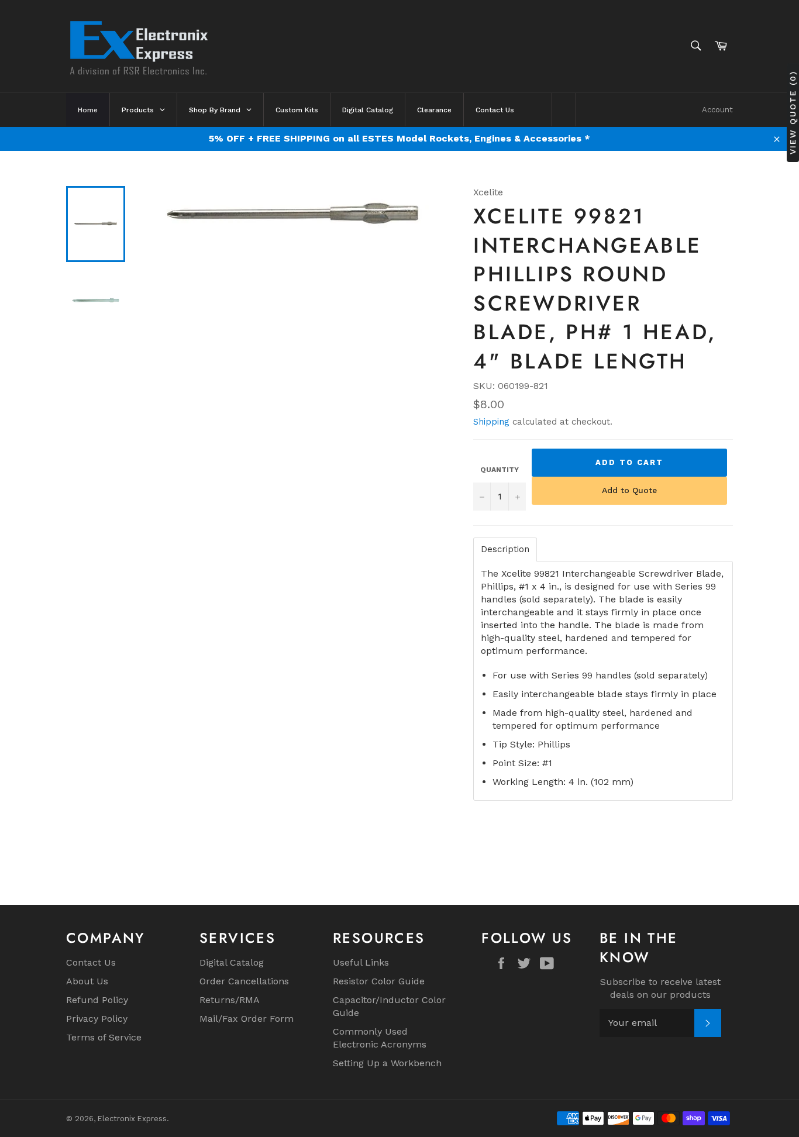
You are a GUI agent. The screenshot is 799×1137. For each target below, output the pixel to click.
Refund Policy (97, 999)
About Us (87, 981)
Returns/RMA (229, 999)
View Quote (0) (792, 112)
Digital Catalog (231, 962)
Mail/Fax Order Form (246, 1018)
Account (717, 109)
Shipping (491, 421)
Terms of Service (104, 1037)
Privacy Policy (97, 1018)
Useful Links (361, 962)
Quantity (499, 470)
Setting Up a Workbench (387, 1063)
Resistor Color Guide (379, 981)
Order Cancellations (244, 981)
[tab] (505, 549)
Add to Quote (629, 490)
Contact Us (91, 962)
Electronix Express (132, 1118)
